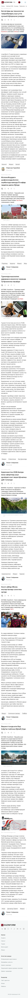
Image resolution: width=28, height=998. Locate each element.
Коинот (4, 164)
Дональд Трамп (12, 908)
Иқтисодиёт (4, 947)
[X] (14, 20)
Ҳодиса (12, 263)
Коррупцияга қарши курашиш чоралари (12, 968)
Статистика (12, 459)
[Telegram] (8, 20)
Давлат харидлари (6, 971)
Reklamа (3, 986)
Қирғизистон (6, 574)
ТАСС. (12, 609)
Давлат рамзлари (6, 965)
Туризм (22, 574)
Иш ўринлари (22, 459)
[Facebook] (11, 20)
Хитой (18, 164)
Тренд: (3, 6)
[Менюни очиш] (25, 2)
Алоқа (3, 983)
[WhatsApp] (5, 20)
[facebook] (11, 929)
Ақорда (16, 6)
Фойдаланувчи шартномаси (9, 959)
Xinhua (16, 31)
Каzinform (4, 31)
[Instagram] (2, 20)
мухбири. (20, 299)
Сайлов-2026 (9, 6)
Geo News (19, 200)
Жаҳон (11, 164)
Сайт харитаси (5, 980)
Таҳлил (3, 944)
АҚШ (3, 908)
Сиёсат (3, 941)
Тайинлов (22, 6)
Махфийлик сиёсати (6, 962)
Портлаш (5, 263)
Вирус (4, 713)
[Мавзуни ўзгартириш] (20, 2)
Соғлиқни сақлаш (14, 713)
